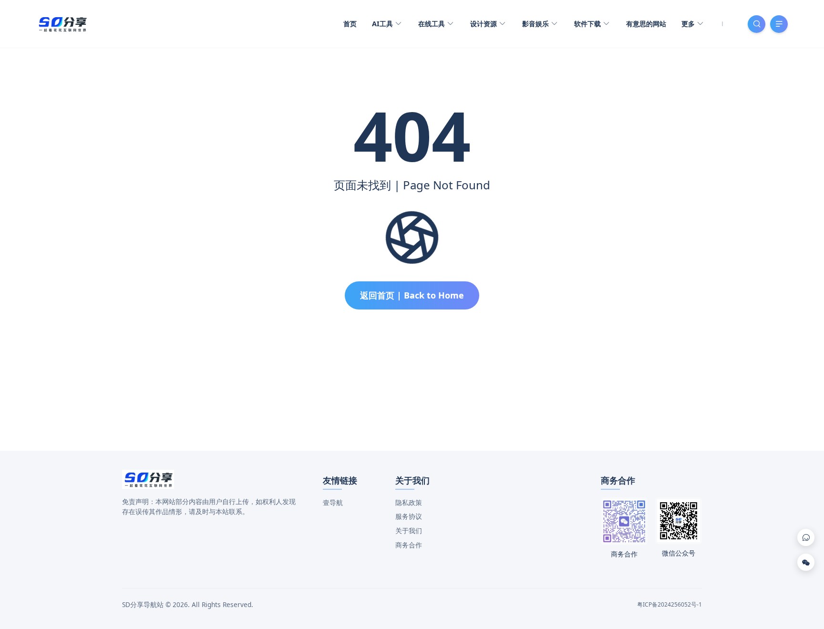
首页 (350, 23)
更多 (689, 23)
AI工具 (383, 23)
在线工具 (432, 23)
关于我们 (408, 530)
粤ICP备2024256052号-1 (669, 604)
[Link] (805, 537)
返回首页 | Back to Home (412, 295)
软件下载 (588, 23)
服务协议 (408, 516)
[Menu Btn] (779, 24)
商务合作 (408, 544)
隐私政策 (408, 502)
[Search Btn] (756, 24)
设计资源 (484, 23)
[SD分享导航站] (62, 23)
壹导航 (333, 502)
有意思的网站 (646, 23)
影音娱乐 (536, 23)
